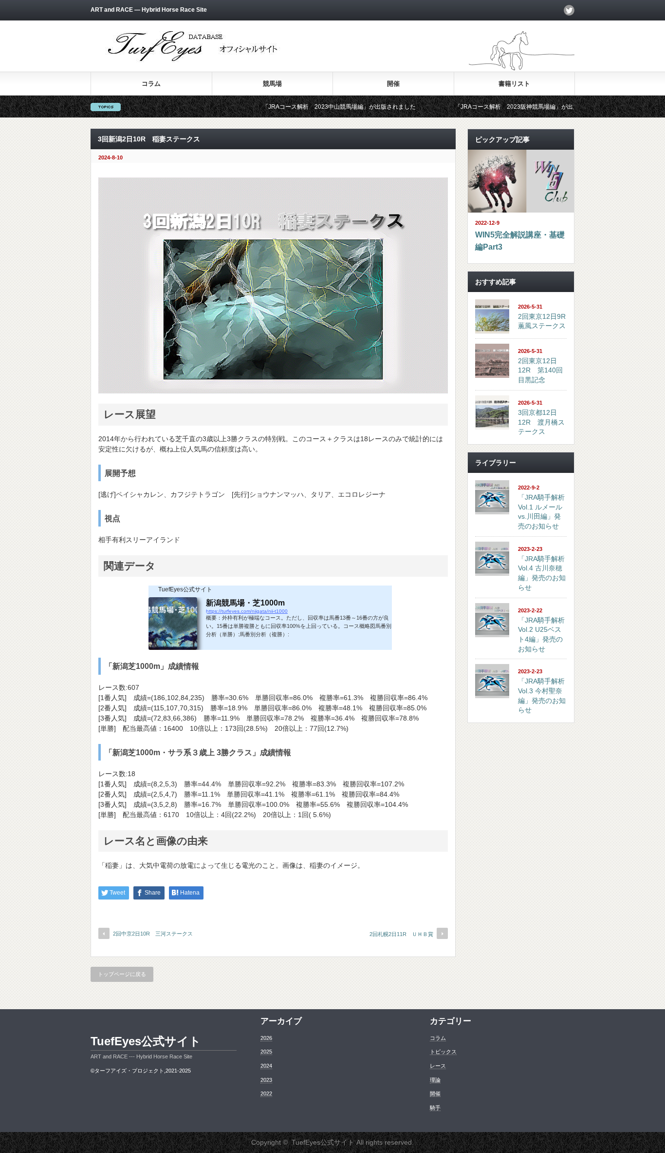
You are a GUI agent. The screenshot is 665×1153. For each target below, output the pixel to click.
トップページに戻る (122, 974)
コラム (151, 83)
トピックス (443, 1052)
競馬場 (272, 83)
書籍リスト (514, 83)
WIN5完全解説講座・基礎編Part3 (520, 241)
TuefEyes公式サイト (146, 1041)
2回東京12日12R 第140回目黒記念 (540, 370)
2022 (266, 1093)
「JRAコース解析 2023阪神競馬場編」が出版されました (498, 106)
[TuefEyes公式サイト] (194, 61)
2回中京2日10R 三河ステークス (153, 934)
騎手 (435, 1108)
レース (438, 1066)
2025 (266, 1052)
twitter (569, 10)
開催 (393, 83)
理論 (435, 1080)
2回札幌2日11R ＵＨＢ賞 (401, 934)
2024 (266, 1066)
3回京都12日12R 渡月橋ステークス (541, 422)
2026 (266, 1038)
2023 (266, 1080)
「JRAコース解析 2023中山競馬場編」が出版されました (306, 106)
